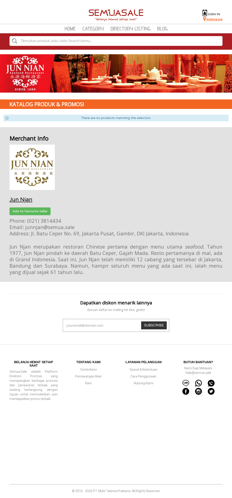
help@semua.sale (198, 373)
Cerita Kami (88, 369)
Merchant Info (29, 138)
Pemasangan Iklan (88, 376)
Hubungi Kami (143, 383)
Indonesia (214, 19)
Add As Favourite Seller (30, 211)
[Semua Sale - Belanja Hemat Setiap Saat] (116, 15)
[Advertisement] (116, 451)
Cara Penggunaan (143, 376)
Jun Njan (21, 199)
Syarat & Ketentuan (143, 369)
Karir (88, 383)
